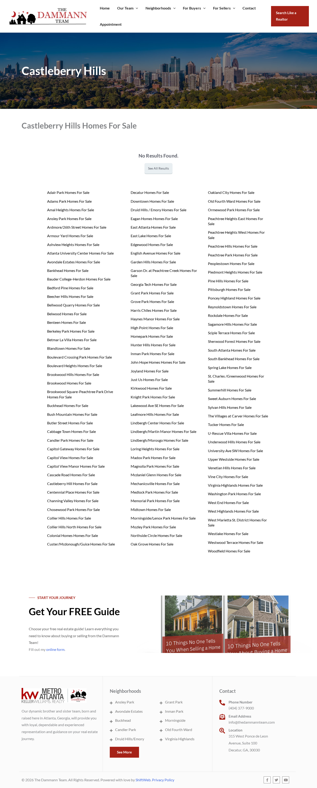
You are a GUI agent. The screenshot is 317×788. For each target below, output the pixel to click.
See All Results (158, 168)
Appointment (111, 24)
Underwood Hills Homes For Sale (234, 442)
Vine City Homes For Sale (228, 476)
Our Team (125, 8)
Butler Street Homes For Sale (70, 423)
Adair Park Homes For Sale (68, 192)
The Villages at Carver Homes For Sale (238, 416)
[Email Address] (222, 717)
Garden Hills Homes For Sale (153, 262)
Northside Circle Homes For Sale (156, 535)
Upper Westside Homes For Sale (233, 459)
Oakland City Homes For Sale (231, 192)
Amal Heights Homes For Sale (70, 210)
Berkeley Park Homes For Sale (70, 331)
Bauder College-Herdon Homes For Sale (78, 279)
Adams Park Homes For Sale (69, 201)
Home (105, 8)
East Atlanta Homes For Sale (153, 227)
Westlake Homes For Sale (228, 533)
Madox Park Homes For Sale (153, 457)
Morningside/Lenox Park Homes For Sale (163, 518)
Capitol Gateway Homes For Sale (73, 449)
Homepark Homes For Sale (152, 336)
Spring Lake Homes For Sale (230, 367)
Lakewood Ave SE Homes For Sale (157, 405)
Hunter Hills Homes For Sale (153, 345)
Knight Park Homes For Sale (153, 397)
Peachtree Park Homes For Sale (233, 255)
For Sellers (222, 8)
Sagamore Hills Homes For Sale (232, 324)
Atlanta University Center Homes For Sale (80, 253)
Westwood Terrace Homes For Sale (235, 542)
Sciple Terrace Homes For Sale (231, 333)
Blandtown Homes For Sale (68, 348)
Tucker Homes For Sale (226, 424)
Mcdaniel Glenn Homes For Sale (156, 475)
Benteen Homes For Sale (66, 322)
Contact (249, 8)
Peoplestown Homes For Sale (231, 263)
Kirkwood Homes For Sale (151, 388)
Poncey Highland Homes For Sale (234, 298)
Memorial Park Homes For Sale (155, 500)
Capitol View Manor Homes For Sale (76, 466)
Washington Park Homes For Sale (234, 494)
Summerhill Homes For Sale (229, 390)
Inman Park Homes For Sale (152, 353)
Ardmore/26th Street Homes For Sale (76, 227)
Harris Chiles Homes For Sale (154, 310)
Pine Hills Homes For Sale (228, 281)
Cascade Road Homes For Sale (71, 475)
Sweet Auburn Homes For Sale (232, 398)
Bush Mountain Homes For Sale (72, 414)
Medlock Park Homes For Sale (154, 492)
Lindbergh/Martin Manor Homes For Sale (163, 431)
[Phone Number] (222, 703)
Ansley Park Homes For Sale (69, 218)
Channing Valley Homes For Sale (72, 500)
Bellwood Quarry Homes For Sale (73, 305)
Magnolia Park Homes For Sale (155, 466)
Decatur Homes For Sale (150, 192)
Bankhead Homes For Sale (67, 270)
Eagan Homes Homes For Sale (154, 218)
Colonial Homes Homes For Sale (72, 535)
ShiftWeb (143, 780)
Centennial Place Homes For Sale (73, 492)
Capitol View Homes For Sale (70, 457)
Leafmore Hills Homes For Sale (155, 414)
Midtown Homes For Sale (151, 509)
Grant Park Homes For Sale (152, 293)
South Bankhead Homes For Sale (233, 358)
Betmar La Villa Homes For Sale (72, 339)
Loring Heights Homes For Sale (155, 449)
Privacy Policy (163, 780)
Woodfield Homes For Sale (229, 551)
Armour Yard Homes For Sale (70, 235)
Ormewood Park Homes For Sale (234, 210)
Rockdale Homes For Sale (228, 315)
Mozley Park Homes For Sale (153, 527)
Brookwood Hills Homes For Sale (73, 374)
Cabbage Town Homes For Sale (71, 431)
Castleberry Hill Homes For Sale (72, 483)
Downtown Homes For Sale (152, 201)
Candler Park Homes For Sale (70, 440)
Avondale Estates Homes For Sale (73, 262)
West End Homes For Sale (228, 502)
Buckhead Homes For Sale (67, 405)
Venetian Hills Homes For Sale (232, 468)
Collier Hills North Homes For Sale (74, 527)
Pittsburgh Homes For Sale (229, 289)
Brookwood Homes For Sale (69, 383)
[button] (135, 8)
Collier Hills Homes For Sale (69, 518)
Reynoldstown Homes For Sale (232, 307)
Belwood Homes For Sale (67, 314)
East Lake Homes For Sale (151, 235)
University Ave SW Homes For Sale (235, 450)
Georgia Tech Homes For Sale (154, 284)
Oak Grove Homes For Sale (152, 544)
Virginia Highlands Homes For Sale (235, 485)
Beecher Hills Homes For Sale (70, 296)
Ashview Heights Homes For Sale (73, 244)
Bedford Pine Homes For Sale (70, 288)
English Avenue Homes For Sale (155, 253)
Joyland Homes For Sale (149, 371)
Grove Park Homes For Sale (152, 301)
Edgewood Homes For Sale (152, 244)
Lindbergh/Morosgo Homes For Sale (159, 440)
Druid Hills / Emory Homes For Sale (158, 210)
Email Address (240, 716)
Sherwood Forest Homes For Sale (234, 341)
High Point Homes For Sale (152, 327)
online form (55, 649)
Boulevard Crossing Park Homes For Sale (79, 357)
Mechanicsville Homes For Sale (155, 483)
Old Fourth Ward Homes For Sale (234, 201)
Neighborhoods (158, 8)
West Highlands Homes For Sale (233, 511)
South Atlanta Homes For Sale (232, 350)
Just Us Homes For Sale (149, 379)
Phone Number (240, 702)
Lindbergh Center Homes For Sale (157, 423)
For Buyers (192, 8)
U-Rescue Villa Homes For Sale (232, 433)
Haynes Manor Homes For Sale (155, 319)
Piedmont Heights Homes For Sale (235, 272)
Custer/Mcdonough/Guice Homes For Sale (81, 544)
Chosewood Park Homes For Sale (73, 509)
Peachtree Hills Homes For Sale (232, 246)
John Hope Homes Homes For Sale (158, 362)
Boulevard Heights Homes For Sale (74, 365)
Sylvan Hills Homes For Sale (230, 407)
